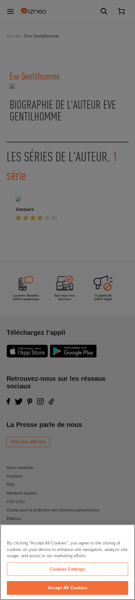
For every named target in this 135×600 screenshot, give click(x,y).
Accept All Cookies (67, 587)
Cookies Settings (67, 569)
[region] (67, 562)
